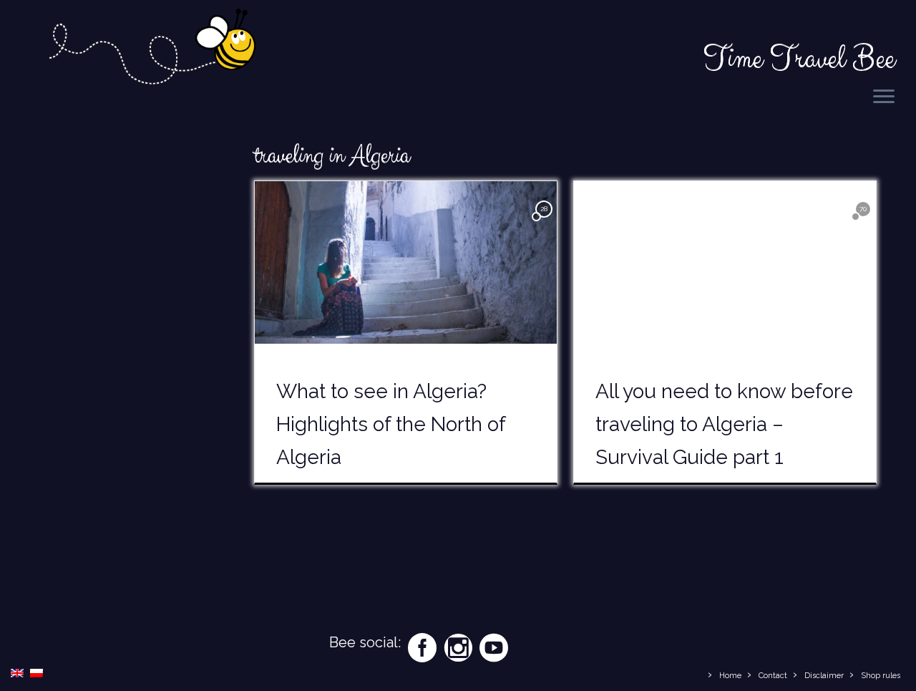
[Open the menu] (884, 97)
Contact (773, 675)
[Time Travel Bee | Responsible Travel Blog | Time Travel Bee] (151, 49)
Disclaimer (824, 675)
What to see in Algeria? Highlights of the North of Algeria (390, 424)
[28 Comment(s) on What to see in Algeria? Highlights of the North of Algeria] (545, 221)
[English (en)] (17, 672)
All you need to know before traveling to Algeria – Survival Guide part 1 (724, 424)
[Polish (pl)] (36, 672)
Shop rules (880, 675)
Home (730, 675)
